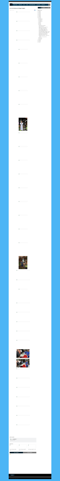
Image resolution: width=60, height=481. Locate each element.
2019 (39, 15)
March (40, 37)
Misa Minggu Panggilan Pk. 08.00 (32, 449)
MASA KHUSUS (43, 4)
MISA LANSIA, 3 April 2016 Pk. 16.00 (43, 34)
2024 (39, 12)
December (40, 18)
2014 (39, 40)
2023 (39, 13)
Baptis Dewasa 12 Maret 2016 (42, 27)
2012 (39, 42)
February (40, 38)
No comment (13, 10)
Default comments (16, 452)
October (40, 20)
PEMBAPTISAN (20, 4)
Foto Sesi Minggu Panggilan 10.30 (43, 29)
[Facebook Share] (34, 10)
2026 (39, 11)
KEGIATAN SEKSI (38, 4)
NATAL (24, 4)
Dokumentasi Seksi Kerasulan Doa (43, 33)
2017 (39, 17)
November (40, 19)
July (39, 22)
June (39, 23)
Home (11, 5)
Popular (40, 8)
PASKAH (27, 4)
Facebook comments (29, 452)
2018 (39, 16)
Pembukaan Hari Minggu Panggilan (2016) (44, 32)
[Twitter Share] (35, 10)
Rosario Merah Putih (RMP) (42, 25)
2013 (39, 41)
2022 (39, 14)
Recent (44, 7)
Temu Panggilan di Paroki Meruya (43, 28)
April (39, 24)
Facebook (47, 478)
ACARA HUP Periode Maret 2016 (43, 36)
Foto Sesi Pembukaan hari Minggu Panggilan (44, 31)
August (40, 21)
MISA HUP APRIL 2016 (41, 26)
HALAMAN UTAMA (15, 4)
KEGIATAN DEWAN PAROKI (32, 4)
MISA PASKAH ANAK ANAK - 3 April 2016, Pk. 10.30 (44, 35)
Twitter (48, 478)
